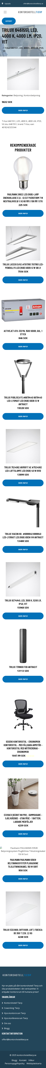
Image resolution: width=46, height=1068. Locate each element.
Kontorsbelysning (32, 95)
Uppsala (8, 4)
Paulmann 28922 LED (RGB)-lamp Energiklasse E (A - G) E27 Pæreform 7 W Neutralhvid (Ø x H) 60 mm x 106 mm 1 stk (23, 198)
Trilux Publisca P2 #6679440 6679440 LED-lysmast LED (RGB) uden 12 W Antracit (23, 401)
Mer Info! (23, 110)
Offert (8, 21)
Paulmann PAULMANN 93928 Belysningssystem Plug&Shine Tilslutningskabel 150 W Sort (23, 863)
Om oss (7, 1023)
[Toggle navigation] (5, 12)
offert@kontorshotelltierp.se (33, 4)
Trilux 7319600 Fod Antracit (23, 666)
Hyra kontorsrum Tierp (15, 1013)
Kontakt (22, 1060)
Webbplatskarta (33, 1063)
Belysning (18, 95)
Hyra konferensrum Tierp (16, 1018)
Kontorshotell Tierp (13, 1003)
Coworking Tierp (12, 1008)
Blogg (7, 1028)
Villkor (31, 1060)
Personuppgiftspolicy (15, 1063)
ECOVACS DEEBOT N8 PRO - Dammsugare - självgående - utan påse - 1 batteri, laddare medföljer (23, 818)
